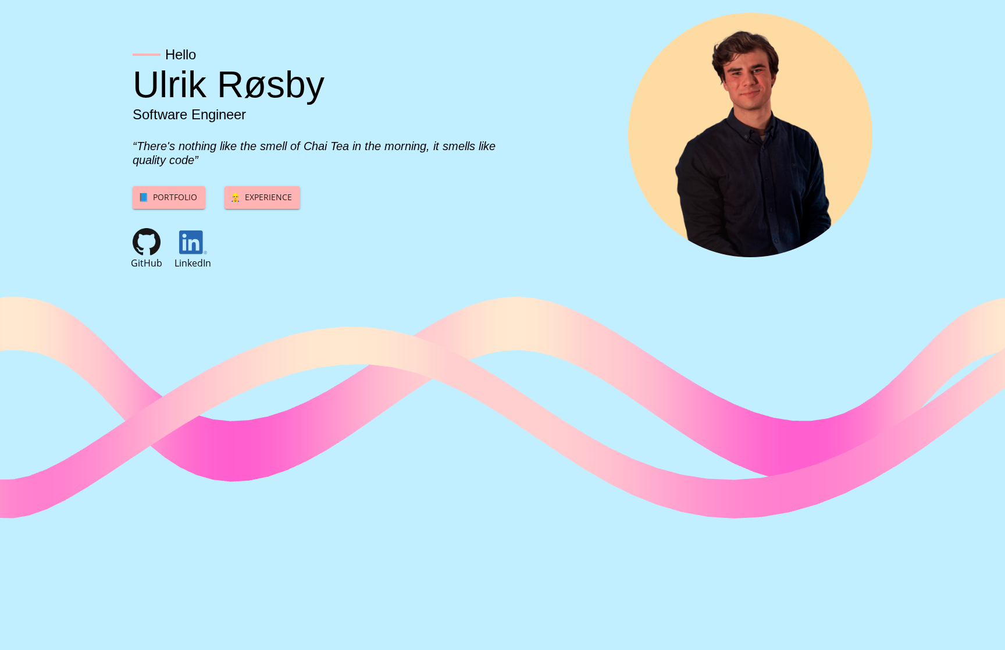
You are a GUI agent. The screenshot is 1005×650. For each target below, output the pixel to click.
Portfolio (167, 197)
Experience (261, 197)
